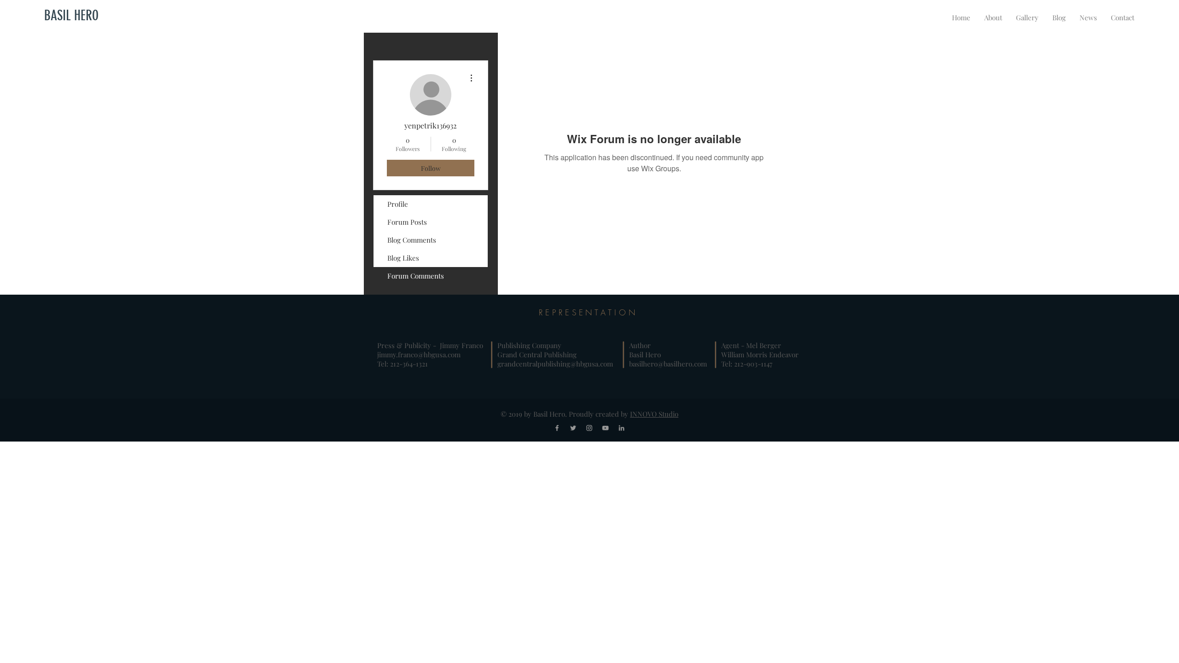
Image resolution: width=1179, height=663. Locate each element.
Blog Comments (411, 239)
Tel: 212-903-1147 (746, 363)
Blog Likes (403, 257)
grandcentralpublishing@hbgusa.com (555, 363)
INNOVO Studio (654, 414)
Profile (397, 204)
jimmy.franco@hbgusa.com (419, 354)
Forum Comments (415, 275)
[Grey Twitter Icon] (573, 428)
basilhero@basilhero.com (668, 363)
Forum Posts (407, 222)
